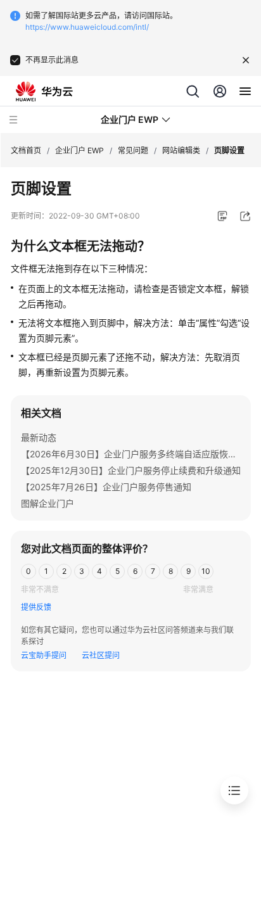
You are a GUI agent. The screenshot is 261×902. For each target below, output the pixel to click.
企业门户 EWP (79, 150)
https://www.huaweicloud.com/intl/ (87, 27)
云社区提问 (101, 655)
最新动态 (38, 437)
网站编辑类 (181, 150)
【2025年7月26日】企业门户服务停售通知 (106, 486)
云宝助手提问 (44, 655)
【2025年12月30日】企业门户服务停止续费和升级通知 (131, 470)
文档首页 (26, 150)
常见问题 (133, 150)
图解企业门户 (47, 503)
